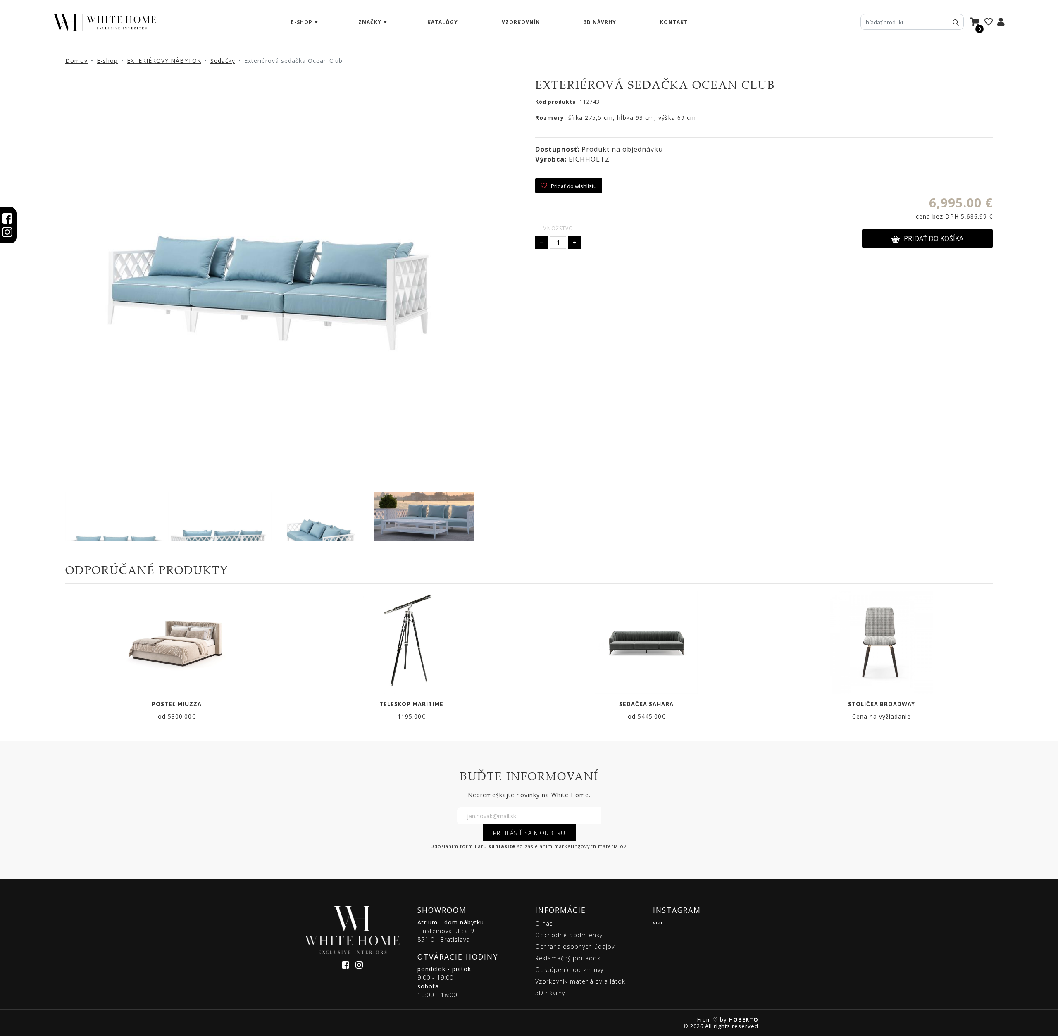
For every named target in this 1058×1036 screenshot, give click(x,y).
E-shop (107, 60)
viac (658, 922)
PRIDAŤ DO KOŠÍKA (933, 238)
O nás (544, 923)
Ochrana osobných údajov (575, 946)
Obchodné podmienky (569, 935)
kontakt (674, 22)
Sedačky (222, 60)
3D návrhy (600, 22)
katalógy (442, 22)
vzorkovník (521, 22)
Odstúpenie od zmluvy (569, 970)
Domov (76, 60)
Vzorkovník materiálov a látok (580, 981)
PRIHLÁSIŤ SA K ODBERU (529, 833)
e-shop (301, 22)
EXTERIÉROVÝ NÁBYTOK (164, 60)
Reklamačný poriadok (567, 958)
